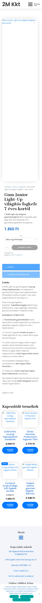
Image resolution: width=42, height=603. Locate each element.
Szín (21, 236)
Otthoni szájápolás (19, 187)
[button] (34, 23)
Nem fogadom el (27, 596)
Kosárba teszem (24, 247)
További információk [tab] (18, 274)
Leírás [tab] (10, 267)
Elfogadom (14, 596)
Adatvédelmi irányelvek (21, 600)
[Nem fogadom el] (39, 593)
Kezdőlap (7, 187)
